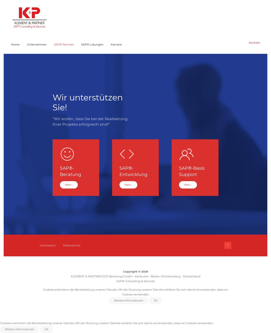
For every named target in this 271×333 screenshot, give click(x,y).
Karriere (116, 44)
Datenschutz (72, 245)
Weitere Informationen (128, 300)
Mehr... (69, 184)
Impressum (47, 245)
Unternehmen (37, 44)
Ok (155, 300)
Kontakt (254, 42)
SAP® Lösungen (92, 44)
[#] (227, 245)
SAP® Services (64, 44)
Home (15, 44)
